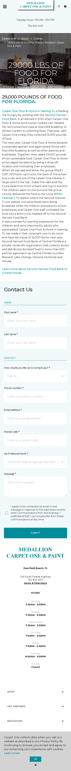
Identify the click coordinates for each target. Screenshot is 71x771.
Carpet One (9, 38)
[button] (35, 376)
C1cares (38, 38)
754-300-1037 (35, 26)
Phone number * (13, 388)
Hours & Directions (35, 583)
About (24, 38)
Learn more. (12, 753)
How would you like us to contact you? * (27, 368)
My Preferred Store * (16, 454)
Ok (35, 759)
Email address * (13, 410)
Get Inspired (16, 706)
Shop (11, 691)
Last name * (11, 334)
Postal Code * (11, 432)
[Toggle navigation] (5, 6)
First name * (11, 312)
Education (14, 721)
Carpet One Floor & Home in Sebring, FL (28, 111)
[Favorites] (59, 6)
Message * (10, 474)
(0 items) (65, 6)
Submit (35, 532)
